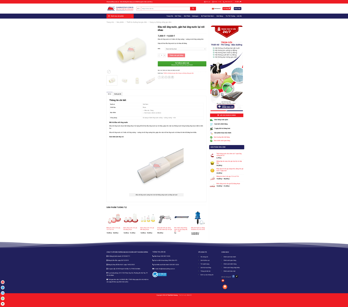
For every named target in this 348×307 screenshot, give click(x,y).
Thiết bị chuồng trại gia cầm (137, 22)
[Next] (151, 49)
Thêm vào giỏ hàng (176, 55)
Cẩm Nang (219, 16)
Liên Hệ (239, 16)
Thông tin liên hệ (205, 271)
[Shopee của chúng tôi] (225, 287)
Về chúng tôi (204, 257)
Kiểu (159, 48)
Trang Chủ (169, 16)
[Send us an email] (237, 1)
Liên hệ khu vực (205, 260)
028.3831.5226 (165, 256)
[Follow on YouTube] (240, 1)
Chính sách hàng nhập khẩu (232, 267)
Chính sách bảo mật (229, 271)
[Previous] (109, 49)
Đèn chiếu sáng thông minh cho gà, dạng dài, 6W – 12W (180, 229)
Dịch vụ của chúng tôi (207, 275)
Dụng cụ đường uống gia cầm (160, 22)
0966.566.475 (172, 260)
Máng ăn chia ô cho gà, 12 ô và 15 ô (113, 228)
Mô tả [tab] (109, 94)
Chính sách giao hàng (230, 260)
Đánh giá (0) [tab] (117, 94)
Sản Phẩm (187, 16)
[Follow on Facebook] (235, 1)
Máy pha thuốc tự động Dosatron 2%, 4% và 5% (198, 228)
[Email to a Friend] (165, 77)
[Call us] (238, 1)
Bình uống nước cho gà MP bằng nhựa (147, 228)
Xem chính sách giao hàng (222, 140)
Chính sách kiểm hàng (230, 264)
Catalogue (195, 16)
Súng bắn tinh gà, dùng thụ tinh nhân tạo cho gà (164, 228)
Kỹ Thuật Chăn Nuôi (207, 16)
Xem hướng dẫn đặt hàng (222, 137)
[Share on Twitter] (162, 77)
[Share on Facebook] (159, 77)
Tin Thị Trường (230, 16)
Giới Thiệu (178, 16)
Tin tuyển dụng (205, 264)
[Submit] (193, 8)
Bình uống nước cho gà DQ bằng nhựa (130, 228)
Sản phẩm (120, 22)
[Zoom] (109, 71)
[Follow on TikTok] (236, 276)
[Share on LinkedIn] (172, 77)
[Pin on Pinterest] (169, 77)
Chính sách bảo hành (230, 257)
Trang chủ (110, 22)
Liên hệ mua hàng (206, 267)
